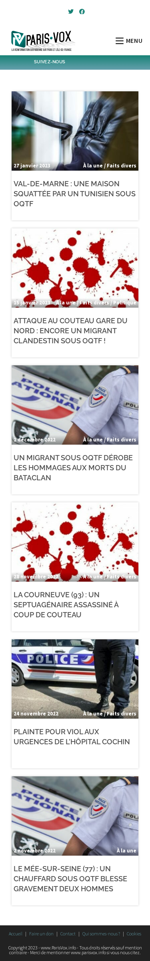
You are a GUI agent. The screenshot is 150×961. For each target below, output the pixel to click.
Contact (68, 934)
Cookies (134, 934)
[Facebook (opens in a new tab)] (81, 11)
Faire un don (41, 934)
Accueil (15, 934)
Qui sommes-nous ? (101, 934)
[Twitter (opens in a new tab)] (71, 11)
